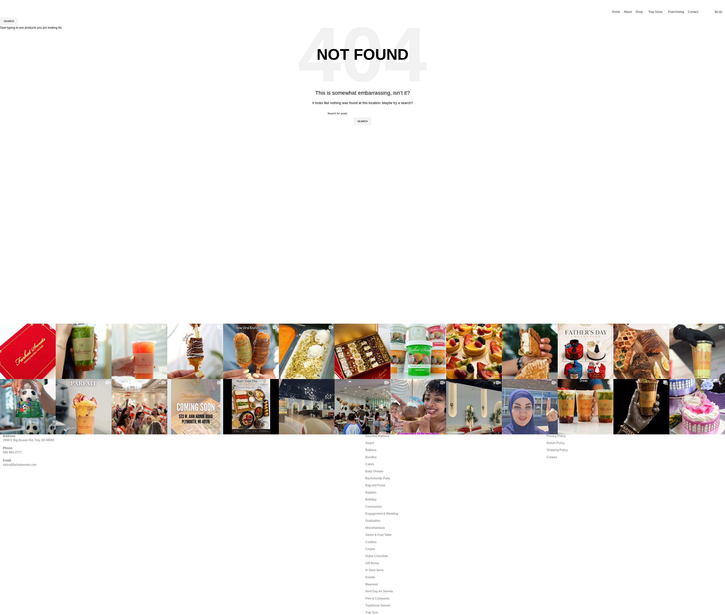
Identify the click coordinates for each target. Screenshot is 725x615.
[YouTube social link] (715, 4)
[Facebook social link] (706, 4)
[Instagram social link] (711, 4)
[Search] (703, 12)
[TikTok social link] (720, 4)
